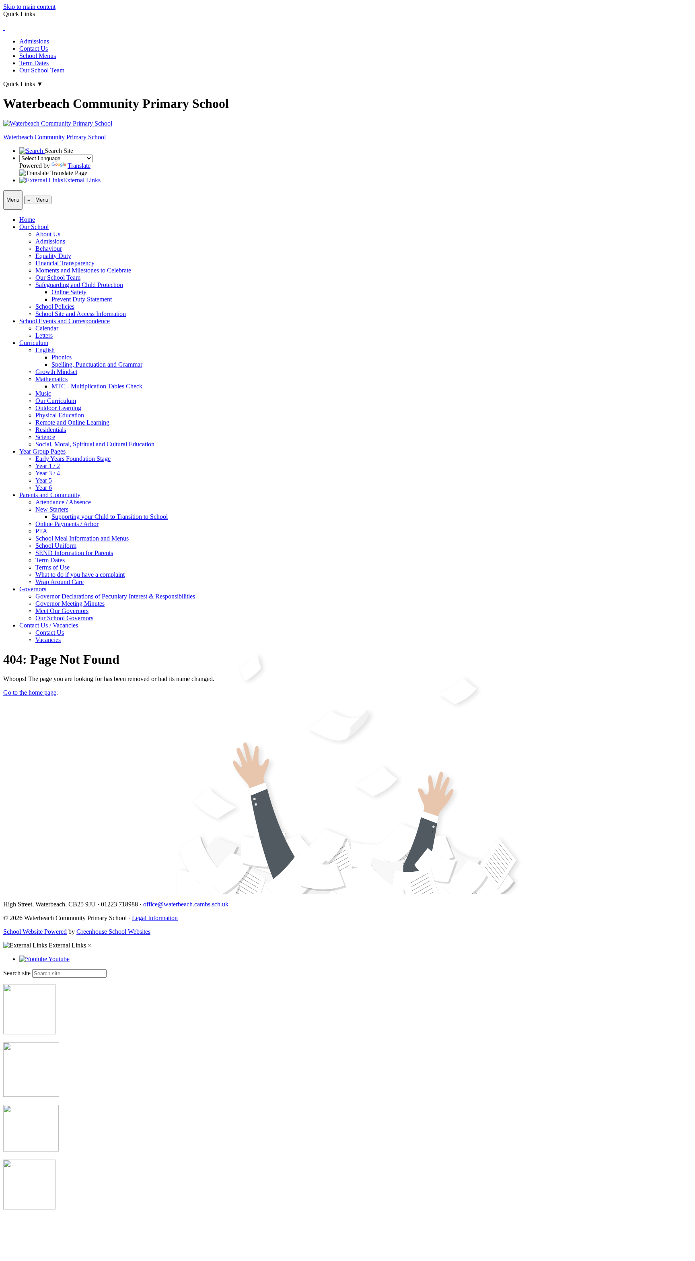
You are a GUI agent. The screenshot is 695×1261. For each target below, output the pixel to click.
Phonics (61, 357)
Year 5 (43, 480)
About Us (47, 234)
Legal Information (155, 917)
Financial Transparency (65, 263)
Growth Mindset (56, 371)
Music (43, 393)
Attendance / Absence (63, 502)
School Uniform (55, 545)
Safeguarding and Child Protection (79, 284)
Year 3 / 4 (47, 473)
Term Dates (34, 63)
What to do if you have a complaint (80, 574)
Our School (34, 226)
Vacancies (48, 639)
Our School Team (41, 70)
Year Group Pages (42, 451)
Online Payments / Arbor (67, 523)
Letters (44, 335)
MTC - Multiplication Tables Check (96, 386)
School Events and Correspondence (64, 321)
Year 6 (43, 487)
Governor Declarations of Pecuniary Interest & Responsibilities (115, 596)
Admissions (34, 41)
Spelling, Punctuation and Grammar (96, 364)
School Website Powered (35, 931)
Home (27, 219)
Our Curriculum (55, 400)
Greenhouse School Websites (113, 931)
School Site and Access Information (80, 313)
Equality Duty (53, 255)
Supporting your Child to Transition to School (109, 516)
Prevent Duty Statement (81, 299)
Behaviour (48, 248)
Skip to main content (29, 6)
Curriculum (33, 342)
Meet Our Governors (61, 610)
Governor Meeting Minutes (70, 603)
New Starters (51, 509)
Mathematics (51, 379)
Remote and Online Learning (72, 422)
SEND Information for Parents (74, 552)
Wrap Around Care (59, 581)
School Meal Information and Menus (82, 538)
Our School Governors (64, 618)
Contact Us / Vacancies (48, 625)
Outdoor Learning (58, 408)
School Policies (54, 306)
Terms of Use (52, 567)
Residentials (50, 429)
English (45, 350)
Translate (79, 165)
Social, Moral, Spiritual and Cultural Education (94, 444)
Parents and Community (49, 494)
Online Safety (68, 292)
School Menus (37, 55)
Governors (32, 589)
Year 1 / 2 (47, 465)
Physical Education (59, 415)
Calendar (46, 328)
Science (45, 436)
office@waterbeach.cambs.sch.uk (185, 904)
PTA (41, 531)
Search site (17, 973)
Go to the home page (29, 692)
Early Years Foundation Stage (73, 458)
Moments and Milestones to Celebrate (83, 270)
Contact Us (33, 48)
